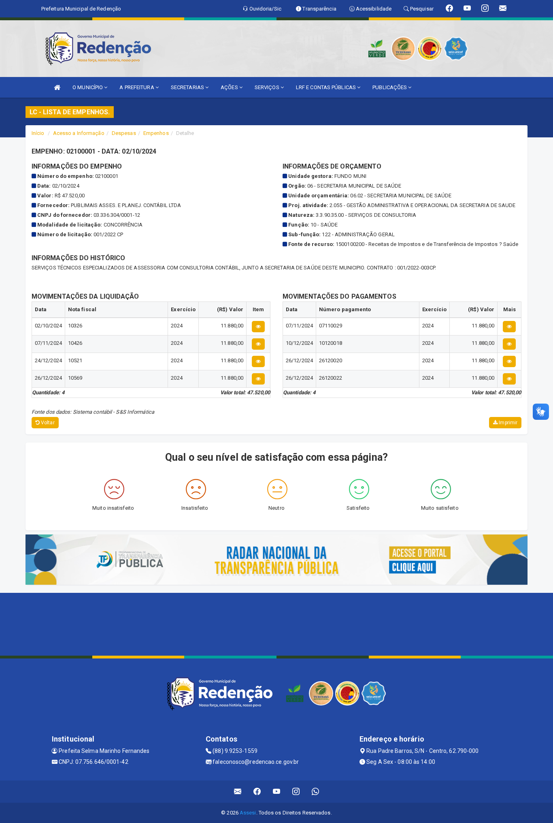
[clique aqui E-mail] (238, 792)
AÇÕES (230, 87)
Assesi (248, 813)
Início (38, 133)
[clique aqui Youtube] (277, 792)
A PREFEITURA (137, 87)
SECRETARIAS (188, 87)
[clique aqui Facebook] (257, 792)
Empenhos (156, 133)
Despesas (124, 133)
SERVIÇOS (268, 87)
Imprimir (507, 422)
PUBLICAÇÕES (390, 87)
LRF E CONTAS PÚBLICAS (326, 87)
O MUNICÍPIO (88, 87)
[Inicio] (57, 87)
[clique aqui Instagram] (296, 792)
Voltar (47, 422)
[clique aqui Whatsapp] (315, 792)
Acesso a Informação (78, 133)
